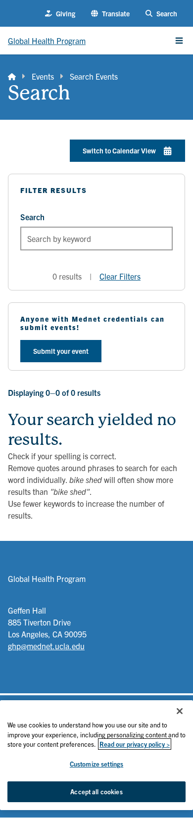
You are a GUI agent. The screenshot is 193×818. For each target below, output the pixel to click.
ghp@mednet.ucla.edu (46, 646)
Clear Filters (120, 276)
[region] (96, 755)
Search (32, 217)
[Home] (12, 76)
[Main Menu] (179, 41)
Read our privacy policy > (134, 744)
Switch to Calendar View (119, 150)
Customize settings (96, 764)
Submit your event (61, 350)
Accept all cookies (96, 791)
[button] (110, 13)
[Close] (180, 711)
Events (43, 76)
